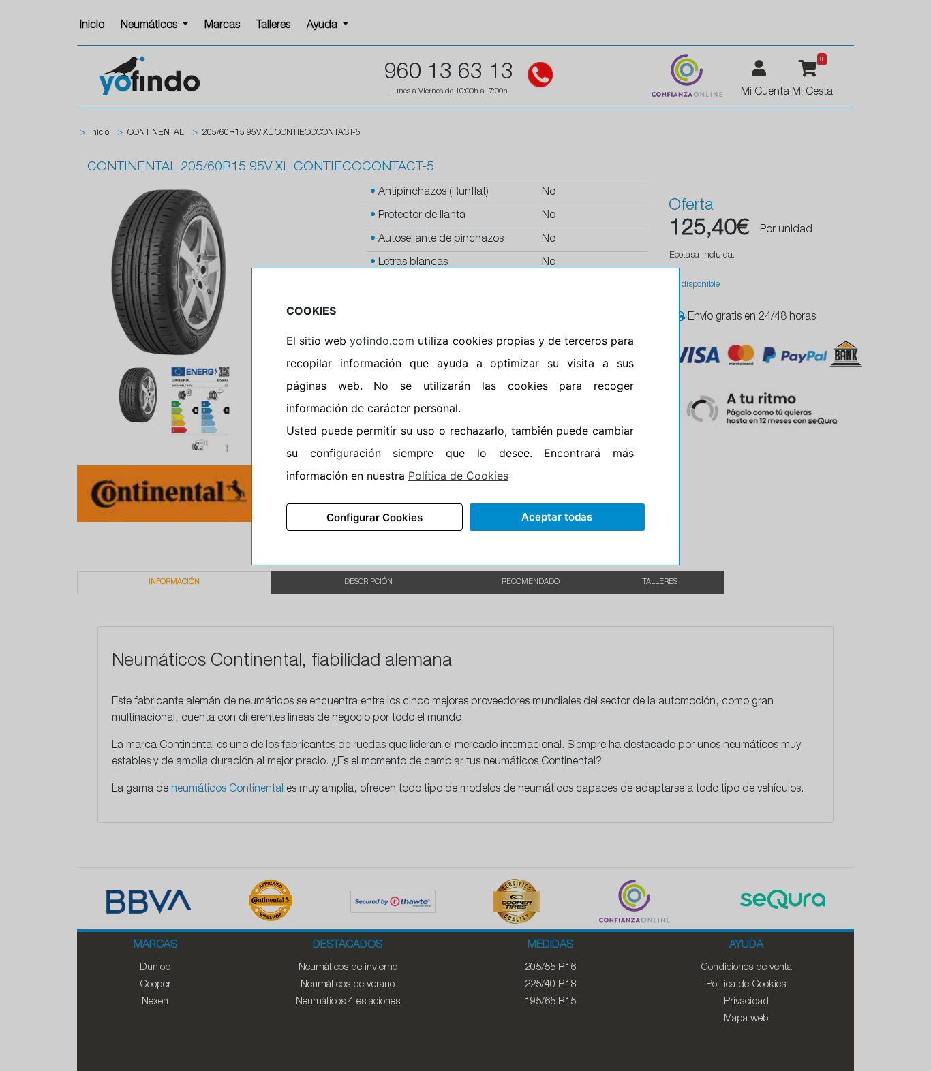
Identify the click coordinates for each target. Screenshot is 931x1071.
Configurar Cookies (374, 517)
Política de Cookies (458, 475)
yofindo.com (382, 340)
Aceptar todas (556, 516)
